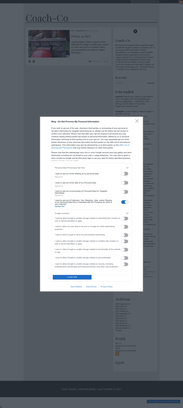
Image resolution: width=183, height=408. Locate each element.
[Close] (137, 121)
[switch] (124, 173)
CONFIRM (72, 277)
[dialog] (91, 204)
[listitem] (91, 167)
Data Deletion (76, 287)
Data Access (91, 287)
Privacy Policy (107, 287)
